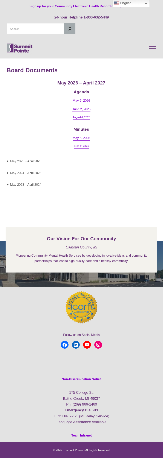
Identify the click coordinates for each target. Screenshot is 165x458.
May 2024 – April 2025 (25, 173)
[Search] (69, 28)
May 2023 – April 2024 (25, 184)
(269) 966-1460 (85, 404)
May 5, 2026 (81, 100)
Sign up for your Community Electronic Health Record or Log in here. (81, 6)
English (125, 3)
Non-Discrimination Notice (81, 379)
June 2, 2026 (81, 109)
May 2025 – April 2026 (25, 161)
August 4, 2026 (81, 117)
